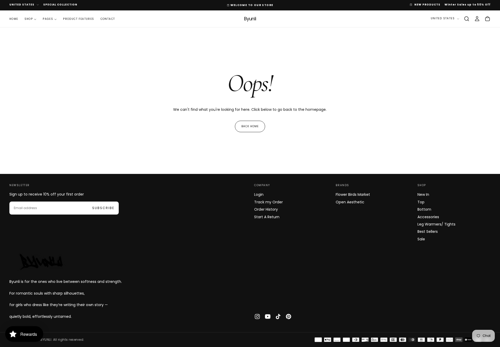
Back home (250, 126)
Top (420, 202)
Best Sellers (427, 231)
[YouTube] (268, 316)
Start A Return (266, 217)
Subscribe (103, 208)
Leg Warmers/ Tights (436, 224)
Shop (28, 19)
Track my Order (268, 202)
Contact (108, 19)
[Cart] (487, 19)
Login (259, 194)
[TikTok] (278, 316)
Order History (266, 209)
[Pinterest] (288, 316)
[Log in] (477, 19)
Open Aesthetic (350, 202)
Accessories (428, 217)
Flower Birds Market (353, 194)
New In (423, 194)
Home (13, 19)
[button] (467, 19)
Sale (421, 239)
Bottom (424, 209)
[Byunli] (40, 261)
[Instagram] (257, 316)
